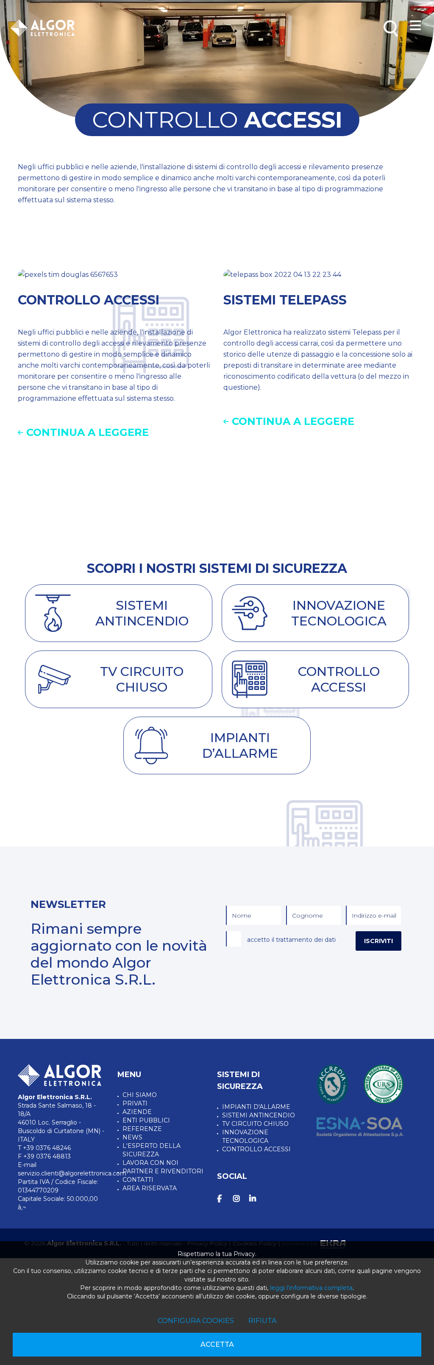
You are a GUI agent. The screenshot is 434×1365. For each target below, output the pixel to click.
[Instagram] (239, 1198)
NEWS (132, 1137)
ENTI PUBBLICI (146, 1120)
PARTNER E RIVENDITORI (162, 1171)
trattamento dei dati (306, 939)
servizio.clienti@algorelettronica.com (72, 1173)
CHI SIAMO (139, 1095)
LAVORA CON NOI (150, 1163)
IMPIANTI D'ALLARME (256, 1107)
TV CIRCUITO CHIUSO (255, 1124)
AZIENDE (137, 1112)
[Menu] (415, 26)
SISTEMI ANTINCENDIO (258, 1115)
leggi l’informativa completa (311, 1288)
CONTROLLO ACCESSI (256, 1149)
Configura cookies (196, 1321)
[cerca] (391, 29)
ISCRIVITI (378, 941)
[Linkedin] (255, 1198)
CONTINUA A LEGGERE (87, 432)
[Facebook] (223, 1198)
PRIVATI (134, 1103)
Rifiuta (262, 1321)
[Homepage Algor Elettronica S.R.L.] (43, 28)
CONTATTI (137, 1180)
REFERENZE (142, 1129)
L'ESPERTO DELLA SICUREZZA (151, 1150)
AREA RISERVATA (149, 1188)
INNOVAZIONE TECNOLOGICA (245, 1136)
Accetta (217, 1344)
